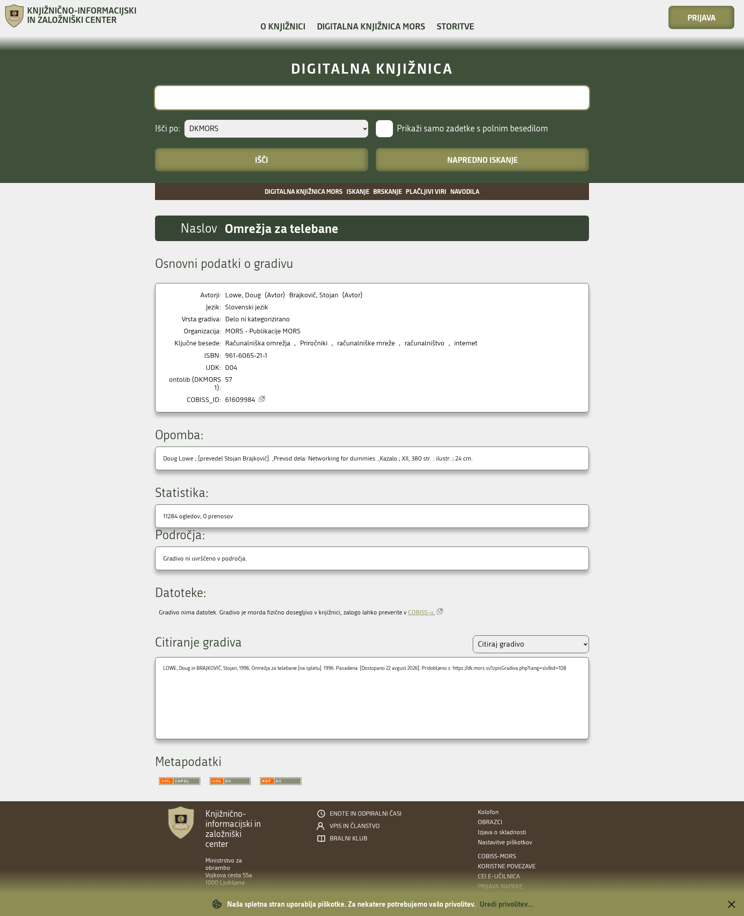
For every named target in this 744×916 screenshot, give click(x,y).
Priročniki (313, 343)
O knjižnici (282, 26)
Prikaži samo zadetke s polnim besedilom (472, 129)
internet (465, 343)
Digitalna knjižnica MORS (371, 26)
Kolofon (488, 812)
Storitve (455, 26)
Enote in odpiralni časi (365, 814)
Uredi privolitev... (506, 904)
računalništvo (424, 343)
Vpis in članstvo (355, 826)
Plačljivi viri (426, 191)
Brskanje (387, 191)
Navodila (464, 191)
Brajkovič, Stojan (313, 295)
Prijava (701, 17)
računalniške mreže (366, 343)
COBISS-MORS (497, 856)
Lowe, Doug (243, 295)
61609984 (240, 400)
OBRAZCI (490, 822)
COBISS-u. (421, 612)
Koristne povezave (507, 866)
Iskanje (357, 191)
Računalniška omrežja (257, 343)
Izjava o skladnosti (502, 832)
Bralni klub (348, 838)
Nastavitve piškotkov (505, 842)
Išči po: (168, 129)
